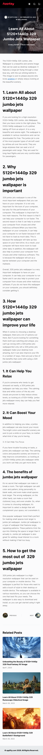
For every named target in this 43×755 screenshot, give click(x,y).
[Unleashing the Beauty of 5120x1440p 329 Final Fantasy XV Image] (21, 647)
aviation (11, 79)
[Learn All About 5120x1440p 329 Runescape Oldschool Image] (21, 683)
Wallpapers (22, 19)
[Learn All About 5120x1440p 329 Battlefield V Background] (21, 718)
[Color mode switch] (29, 4)
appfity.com (11, 750)
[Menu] (39, 4)
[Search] (34, 4)
